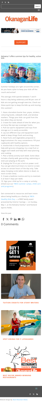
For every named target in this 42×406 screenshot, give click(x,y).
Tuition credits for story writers (21, 303)
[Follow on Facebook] (2, 2)
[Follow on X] (5, 2)
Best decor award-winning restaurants (17, 376)
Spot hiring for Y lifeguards (18, 339)
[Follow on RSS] (8, 2)
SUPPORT (21, 42)
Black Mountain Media (20, 400)
